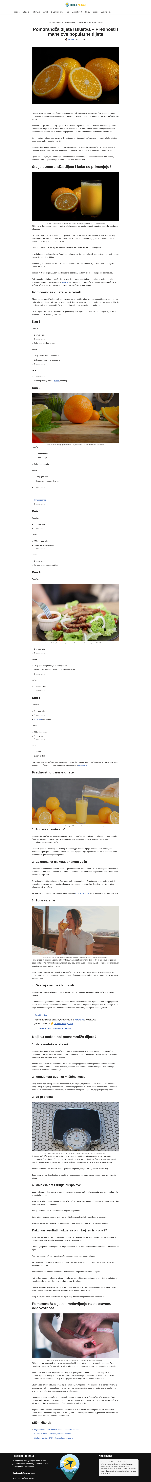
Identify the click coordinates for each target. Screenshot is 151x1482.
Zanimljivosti (77, 12)
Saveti (45, 12)
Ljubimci (104, 12)
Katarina (71, 39)
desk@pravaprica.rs (26, 1473)
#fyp (70, 1023)
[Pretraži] (110, 12)
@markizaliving (41, 1015)
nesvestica (82, 765)
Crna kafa (38, 719)
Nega (87, 12)
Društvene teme (57, 12)
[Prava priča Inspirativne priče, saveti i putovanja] (75, 5)
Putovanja (36, 12)
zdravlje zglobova (82, 893)
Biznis (95, 12)
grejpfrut (65, 282)
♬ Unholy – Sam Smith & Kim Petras (53, 1028)
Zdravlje (26, 12)
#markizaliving (61, 1023)
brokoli (56, 381)
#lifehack (79, 1019)
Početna (16, 12)
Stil (68, 12)
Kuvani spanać (40, 500)
